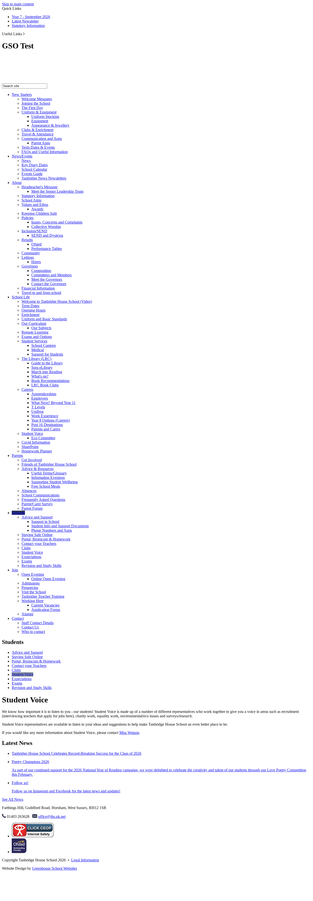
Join (15, 570)
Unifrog (37, 411)
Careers (27, 389)
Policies (28, 218)
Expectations (31, 557)
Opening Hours (33, 310)
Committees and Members (51, 275)
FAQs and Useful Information (45, 152)
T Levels (38, 407)
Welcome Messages (37, 99)
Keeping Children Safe (39, 213)
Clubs (26, 548)
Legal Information (85, 860)
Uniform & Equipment (39, 112)
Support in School (45, 521)
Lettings (28, 257)
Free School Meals (45, 486)
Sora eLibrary (42, 367)
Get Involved (32, 460)
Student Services (34, 341)
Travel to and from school (41, 293)
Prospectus (30, 588)
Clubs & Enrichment (37, 130)
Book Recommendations (50, 381)
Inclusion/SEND (34, 231)
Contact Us (30, 627)
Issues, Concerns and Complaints (56, 222)
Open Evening (33, 574)
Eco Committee (43, 438)
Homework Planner (37, 451)
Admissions (31, 583)
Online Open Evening (48, 579)
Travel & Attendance (38, 134)
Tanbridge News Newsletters (44, 178)
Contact (18, 618)
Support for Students (47, 354)
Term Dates (30, 306)
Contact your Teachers (39, 543)
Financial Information (38, 288)
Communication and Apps (42, 138)
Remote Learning (35, 332)
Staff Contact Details (38, 623)
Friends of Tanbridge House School (49, 464)
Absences (29, 491)
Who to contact (33, 632)
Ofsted (36, 244)
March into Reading (46, 372)
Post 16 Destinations (47, 425)
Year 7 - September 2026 (31, 17)
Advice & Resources (38, 469)
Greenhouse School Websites (54, 868)
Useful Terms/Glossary (49, 473)
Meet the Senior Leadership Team (57, 191)
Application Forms (45, 610)
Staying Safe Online (37, 535)
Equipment (39, 121)
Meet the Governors (46, 279)
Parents (17, 455)
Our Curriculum (34, 323)
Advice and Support (37, 517)
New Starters (22, 94)
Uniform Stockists (45, 116)
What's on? (39, 376)
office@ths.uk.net (52, 816)
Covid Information (36, 442)
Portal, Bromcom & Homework (46, 539)
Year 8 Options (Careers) (50, 420)
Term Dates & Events (38, 147)
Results (27, 240)
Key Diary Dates (35, 165)
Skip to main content (18, 4)
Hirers (36, 262)
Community (31, 253)
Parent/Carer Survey (37, 504)
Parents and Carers (45, 429)
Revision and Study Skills (41, 565)
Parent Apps (40, 143)
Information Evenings (48, 477)
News (26, 160)
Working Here (33, 601)
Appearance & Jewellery (50, 125)
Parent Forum (32, 508)
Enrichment (30, 315)
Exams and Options (37, 337)
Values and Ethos (35, 205)
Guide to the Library (47, 363)
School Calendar (34, 169)
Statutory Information (28, 25)
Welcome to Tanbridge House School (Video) (57, 301)
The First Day (32, 108)
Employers (39, 398)
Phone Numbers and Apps (51, 530)
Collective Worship (46, 227)
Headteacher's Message (39, 187)
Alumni (27, 614)
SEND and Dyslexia (47, 235)
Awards (37, 209)
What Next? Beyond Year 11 (53, 403)
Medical (37, 350)
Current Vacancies (45, 605)
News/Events (22, 156)
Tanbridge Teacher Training (43, 596)
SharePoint (30, 447)
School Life (21, 297)
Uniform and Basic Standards (44, 319)
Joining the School (36, 103)
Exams (27, 561)
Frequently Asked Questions (43, 499)
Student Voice (32, 433)
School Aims (31, 200)
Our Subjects (41, 328)
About (17, 182)
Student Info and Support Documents (60, 526)
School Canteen (43, 345)
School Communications (40, 495)
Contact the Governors (48, 284)
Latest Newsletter (25, 21)
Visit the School (34, 592)
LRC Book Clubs (45, 385)
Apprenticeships (43, 394)
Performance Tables (46, 249)
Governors (30, 266)
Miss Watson (129, 733)
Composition (41, 271)
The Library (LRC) (36, 359)
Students (18, 513)
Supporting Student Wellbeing (54, 482)
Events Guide (32, 174)
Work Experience (44, 416)
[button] (24, 33)
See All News (12, 799)
